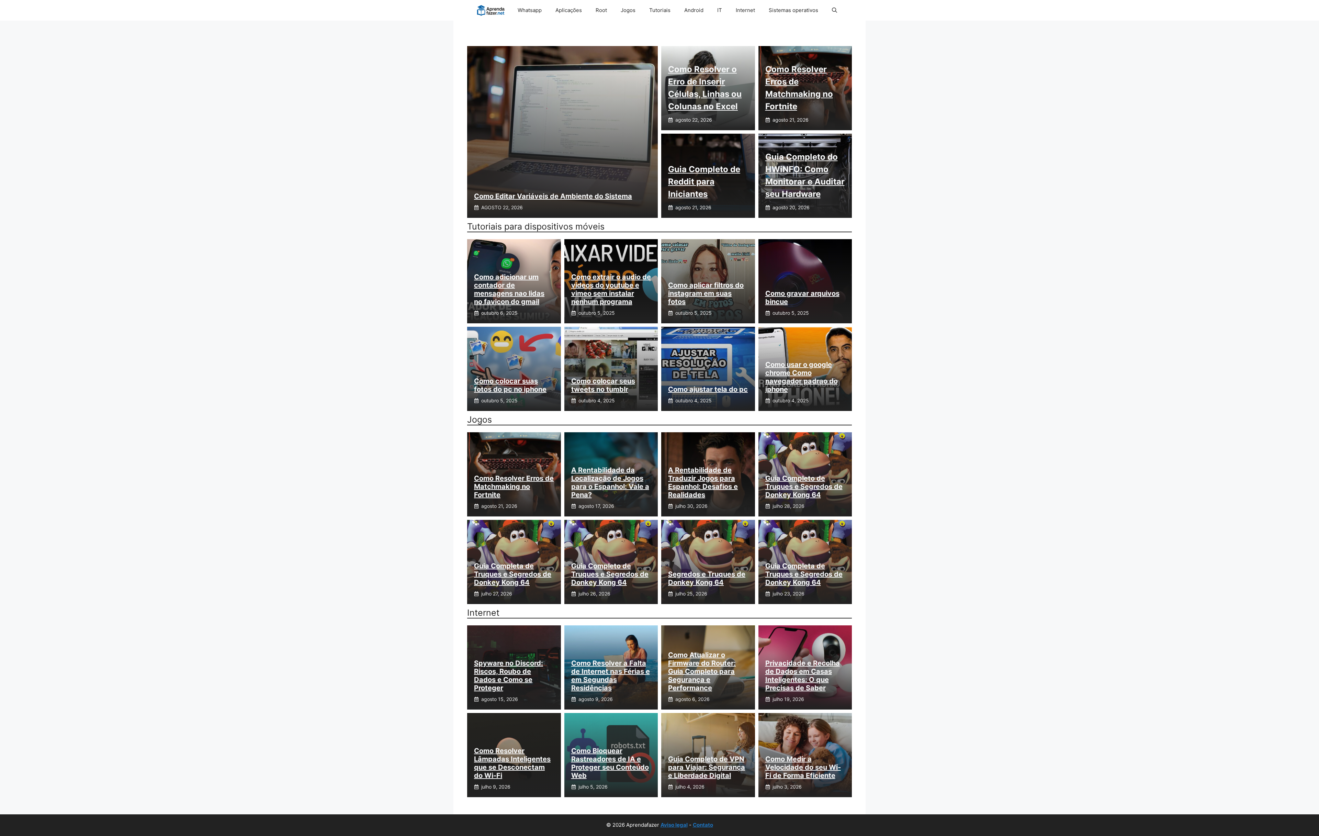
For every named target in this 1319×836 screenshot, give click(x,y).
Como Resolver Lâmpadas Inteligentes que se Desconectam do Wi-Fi (512, 763)
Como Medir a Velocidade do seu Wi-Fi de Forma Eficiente (803, 767)
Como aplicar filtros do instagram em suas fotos (706, 293)
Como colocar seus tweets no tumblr (603, 385)
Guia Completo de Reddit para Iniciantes (704, 181)
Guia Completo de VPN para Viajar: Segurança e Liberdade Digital (706, 767)
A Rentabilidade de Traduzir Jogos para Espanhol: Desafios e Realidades (703, 482)
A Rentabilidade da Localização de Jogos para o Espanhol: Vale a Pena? (610, 482)
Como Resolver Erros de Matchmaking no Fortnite (514, 486)
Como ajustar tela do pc (708, 389)
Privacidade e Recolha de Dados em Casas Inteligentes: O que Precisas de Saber (802, 675)
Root (601, 10)
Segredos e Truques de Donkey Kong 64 (706, 578)
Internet (745, 10)
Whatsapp (530, 10)
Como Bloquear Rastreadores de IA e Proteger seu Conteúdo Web (610, 763)
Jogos (628, 10)
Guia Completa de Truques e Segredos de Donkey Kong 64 (512, 574)
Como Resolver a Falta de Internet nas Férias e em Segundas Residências (610, 675)
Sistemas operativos (793, 10)
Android (693, 10)
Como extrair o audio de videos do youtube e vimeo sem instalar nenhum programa (611, 289)
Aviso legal (674, 825)
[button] (834, 10)
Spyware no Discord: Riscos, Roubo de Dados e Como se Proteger (508, 675)
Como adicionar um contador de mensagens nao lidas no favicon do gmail (509, 289)
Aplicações (568, 10)
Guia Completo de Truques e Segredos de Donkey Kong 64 (804, 486)
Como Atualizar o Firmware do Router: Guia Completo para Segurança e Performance (702, 671)
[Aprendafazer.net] (491, 10)
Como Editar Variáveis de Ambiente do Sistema (553, 196)
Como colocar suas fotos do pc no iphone (510, 385)
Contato (703, 825)
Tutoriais (659, 10)
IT (719, 10)
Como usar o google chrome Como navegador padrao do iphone (801, 376)
